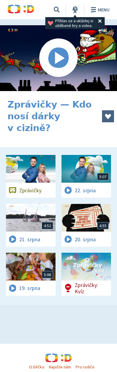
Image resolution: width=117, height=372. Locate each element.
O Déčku (36, 367)
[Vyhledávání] (57, 9)
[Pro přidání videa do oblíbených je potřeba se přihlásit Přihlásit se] (108, 116)
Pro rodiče (85, 367)
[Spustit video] (58, 58)
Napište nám (60, 367)
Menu (104, 10)
